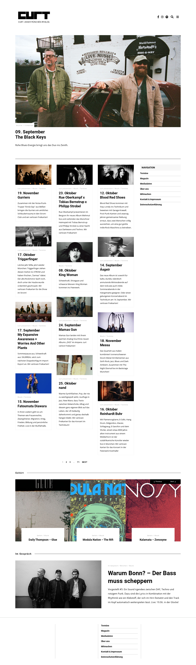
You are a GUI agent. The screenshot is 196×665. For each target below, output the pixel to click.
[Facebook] (158, 17)
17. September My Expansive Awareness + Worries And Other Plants (31, 339)
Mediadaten (146, 183)
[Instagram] (162, 17)
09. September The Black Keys (30, 134)
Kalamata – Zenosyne (153, 539)
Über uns (144, 189)
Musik (19, 125)
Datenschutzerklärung (151, 204)
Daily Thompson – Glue (43, 539)
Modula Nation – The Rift (98, 539)
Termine (28, 125)
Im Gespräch (23, 553)
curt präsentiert (24, 188)
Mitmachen (145, 194)
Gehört (19, 472)
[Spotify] (167, 17)
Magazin (144, 178)
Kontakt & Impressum (150, 199)
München (123, 566)
